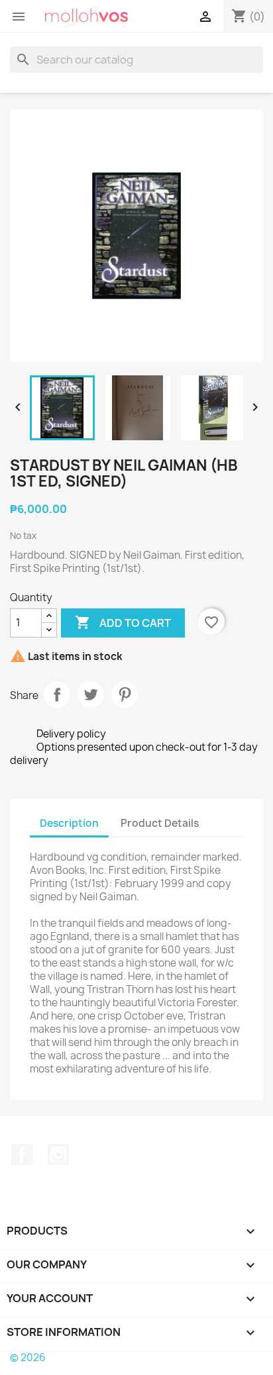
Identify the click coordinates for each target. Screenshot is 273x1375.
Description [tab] (69, 823)
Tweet (91, 694)
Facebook (21, 1154)
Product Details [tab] (160, 823)
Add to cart (123, 622)
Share (57, 694)
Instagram (58, 1154)
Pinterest (124, 694)
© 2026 (28, 1357)
